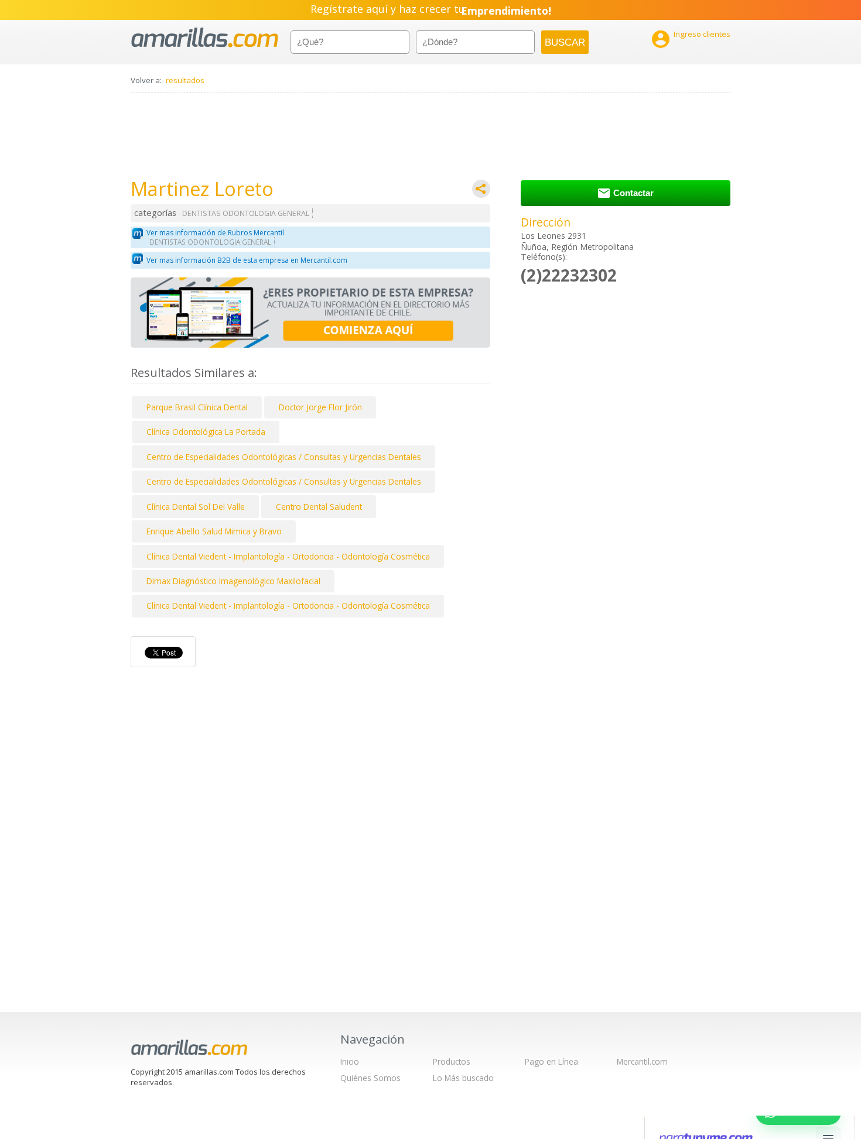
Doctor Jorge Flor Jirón (320, 407)
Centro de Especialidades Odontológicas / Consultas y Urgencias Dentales (283, 456)
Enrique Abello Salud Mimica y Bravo (214, 531)
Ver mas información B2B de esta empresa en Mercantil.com (246, 260)
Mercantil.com (642, 1061)
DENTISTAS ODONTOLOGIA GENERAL (245, 213)
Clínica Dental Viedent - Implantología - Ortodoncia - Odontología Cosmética (288, 556)
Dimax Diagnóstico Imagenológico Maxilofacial (233, 580)
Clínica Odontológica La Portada (205, 431)
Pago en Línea (551, 1061)
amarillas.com (205, 38)
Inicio (349, 1061)
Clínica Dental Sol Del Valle (195, 506)
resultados (185, 80)
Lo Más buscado (463, 1077)
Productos (451, 1061)
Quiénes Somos (370, 1077)
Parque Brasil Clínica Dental (197, 407)
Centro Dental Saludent (319, 506)
